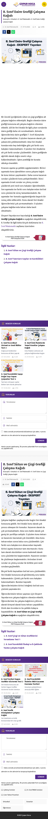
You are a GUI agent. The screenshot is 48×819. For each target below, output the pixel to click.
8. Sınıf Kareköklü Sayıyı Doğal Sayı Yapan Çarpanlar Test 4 (12, 376)
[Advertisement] (24, 90)
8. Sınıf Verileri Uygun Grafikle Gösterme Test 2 (12, 680)
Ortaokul (14, 19)
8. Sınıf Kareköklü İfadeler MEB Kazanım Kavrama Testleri (34, 681)
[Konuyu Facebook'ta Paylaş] (4, 32)
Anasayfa (6, 19)
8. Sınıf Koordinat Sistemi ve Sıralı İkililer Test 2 (11, 345)
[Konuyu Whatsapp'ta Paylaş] (13, 32)
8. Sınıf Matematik (24, 19)
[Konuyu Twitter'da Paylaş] (9, 32)
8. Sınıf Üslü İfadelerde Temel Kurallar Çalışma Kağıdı (35, 345)
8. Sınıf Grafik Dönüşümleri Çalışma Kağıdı (10, 712)
